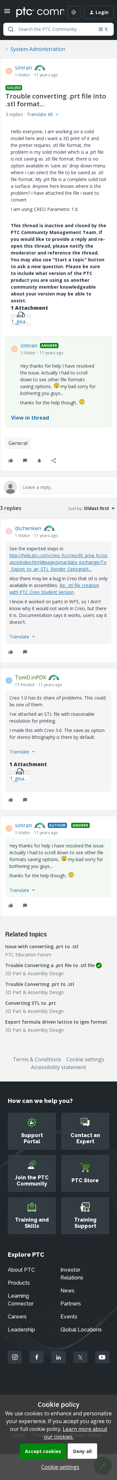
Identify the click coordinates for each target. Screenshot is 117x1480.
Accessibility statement (58, 1067)
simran (23, 67)
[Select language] (73, 12)
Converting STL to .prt (30, 1003)
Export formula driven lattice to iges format (56, 1022)
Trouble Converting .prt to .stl (39, 984)
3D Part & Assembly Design (34, 973)
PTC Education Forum (28, 954)
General (18, 443)
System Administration (37, 49)
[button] (7, 13)
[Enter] (10, 29)
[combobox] (58, 29)
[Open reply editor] (58, 487)
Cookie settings (85, 1059)
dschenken (28, 528)
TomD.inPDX (30, 677)
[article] (58, 590)
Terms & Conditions (37, 1059)
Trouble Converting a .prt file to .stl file (50, 965)
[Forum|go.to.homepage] (35, 12)
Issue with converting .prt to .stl (41, 946)
